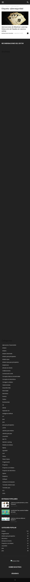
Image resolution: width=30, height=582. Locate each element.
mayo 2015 (4, 222)
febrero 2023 (5, 95)
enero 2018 (5, 156)
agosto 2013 (5, 273)
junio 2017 (4, 171)
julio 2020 (4, 127)
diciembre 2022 (6, 100)
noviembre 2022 (6, 102)
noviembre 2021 (6, 110)
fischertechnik (6, 402)
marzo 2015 (5, 227)
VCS (3, 490)
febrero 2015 (5, 229)
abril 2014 (4, 254)
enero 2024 (5, 70)
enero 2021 (5, 119)
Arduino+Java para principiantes (10, 362)
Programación (6, 462)
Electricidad (5, 390)
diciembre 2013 (6, 264)
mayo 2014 (4, 251)
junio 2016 (4, 195)
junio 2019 (4, 139)
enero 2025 (5, 63)
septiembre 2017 (6, 163)
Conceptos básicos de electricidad (11, 376)
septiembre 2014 (6, 242)
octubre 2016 (5, 185)
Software (4, 479)
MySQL (4, 448)
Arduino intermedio (7, 353)
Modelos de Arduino (7, 445)
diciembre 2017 (6, 158)
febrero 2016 (5, 200)
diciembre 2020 (6, 122)
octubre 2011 (5, 322)
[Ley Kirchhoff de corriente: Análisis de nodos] (6, 512)
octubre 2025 (5, 58)
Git (3, 405)
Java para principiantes (8, 425)
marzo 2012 (5, 310)
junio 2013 (4, 278)
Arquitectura (5, 365)
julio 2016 (4, 193)
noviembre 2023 (6, 75)
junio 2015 (4, 220)
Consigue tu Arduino (7, 382)
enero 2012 (5, 315)
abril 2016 (4, 198)
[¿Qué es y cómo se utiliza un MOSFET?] (6, 519)
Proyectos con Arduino (8, 467)
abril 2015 (4, 225)
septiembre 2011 (6, 325)
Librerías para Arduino (8, 430)
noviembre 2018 (6, 144)
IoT (3, 416)
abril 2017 (4, 176)
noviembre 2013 (6, 266)
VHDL (3, 493)
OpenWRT (5, 450)
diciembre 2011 (6, 317)
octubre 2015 (5, 210)
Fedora (4, 399)
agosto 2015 (5, 215)
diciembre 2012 (6, 293)
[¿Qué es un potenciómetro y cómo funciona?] (5, 505)
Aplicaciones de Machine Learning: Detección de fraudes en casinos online (14, 29)
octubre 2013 (5, 269)
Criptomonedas (6, 385)
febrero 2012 (5, 313)
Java (3, 419)
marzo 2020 (5, 132)
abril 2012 (4, 308)
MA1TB (4, 439)
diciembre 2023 (6, 73)
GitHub (4, 408)
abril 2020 (4, 129)
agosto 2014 (5, 244)
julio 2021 (4, 114)
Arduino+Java (5, 359)
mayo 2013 (4, 281)
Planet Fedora (6, 459)
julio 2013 (4, 276)
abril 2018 (4, 154)
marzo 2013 (5, 286)
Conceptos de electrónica (9, 379)
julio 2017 (4, 168)
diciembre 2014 (6, 234)
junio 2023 (4, 85)
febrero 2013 (5, 288)
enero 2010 (5, 332)
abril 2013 (4, 283)
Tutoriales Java (6, 487)
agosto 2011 (5, 327)
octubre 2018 (5, 146)
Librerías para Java (7, 433)
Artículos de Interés (7, 368)
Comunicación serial (7, 373)
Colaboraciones (6, 370)
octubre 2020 (5, 124)
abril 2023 (4, 90)
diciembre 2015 (6, 205)
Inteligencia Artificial (7, 413)
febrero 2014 (5, 259)
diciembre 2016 (6, 181)
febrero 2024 (5, 68)
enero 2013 (5, 291)
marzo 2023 (5, 92)
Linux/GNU (5, 436)
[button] (2, 2)
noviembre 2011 (6, 320)
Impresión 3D (5, 410)
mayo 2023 (4, 88)
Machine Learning (7, 442)
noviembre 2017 (6, 161)
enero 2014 (5, 261)
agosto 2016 (5, 190)
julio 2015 (4, 217)
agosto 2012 (5, 298)
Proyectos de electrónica (8, 470)
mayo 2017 (4, 173)
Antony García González (7, 33)
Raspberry (5, 476)
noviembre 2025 (6, 56)
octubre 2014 (5, 239)
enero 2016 (5, 203)
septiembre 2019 (6, 136)
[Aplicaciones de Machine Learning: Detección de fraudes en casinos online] (15, 18)
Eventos (4, 396)
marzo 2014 (5, 256)
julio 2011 (4, 330)
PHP (3, 453)
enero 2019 (5, 141)
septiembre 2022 (6, 105)
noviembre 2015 (6, 207)
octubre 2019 (5, 134)
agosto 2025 (5, 61)
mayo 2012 (4, 305)
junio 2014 (4, 249)
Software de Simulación (8, 482)
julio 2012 (4, 300)
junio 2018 (4, 151)
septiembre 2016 (6, 188)
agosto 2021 (5, 112)
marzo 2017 (5, 178)
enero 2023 (5, 97)
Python (4, 473)
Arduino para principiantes (9, 356)
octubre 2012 (5, 295)
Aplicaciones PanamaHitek (9, 345)
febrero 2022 (5, 107)
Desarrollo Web (6, 388)
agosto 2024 (5, 66)
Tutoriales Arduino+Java (8, 485)
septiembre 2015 (6, 212)
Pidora (4, 456)
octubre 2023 (5, 78)
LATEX (4, 428)
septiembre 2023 (6, 80)
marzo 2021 (5, 117)
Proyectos (5, 465)
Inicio (3, 6)
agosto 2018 (5, 149)
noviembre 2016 (6, 183)
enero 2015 (5, 232)
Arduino (4, 348)
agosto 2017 (5, 166)
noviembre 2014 (6, 237)
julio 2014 (4, 247)
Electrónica (5, 393)
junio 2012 (4, 303)
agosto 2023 (5, 83)
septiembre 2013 (6, 271)
